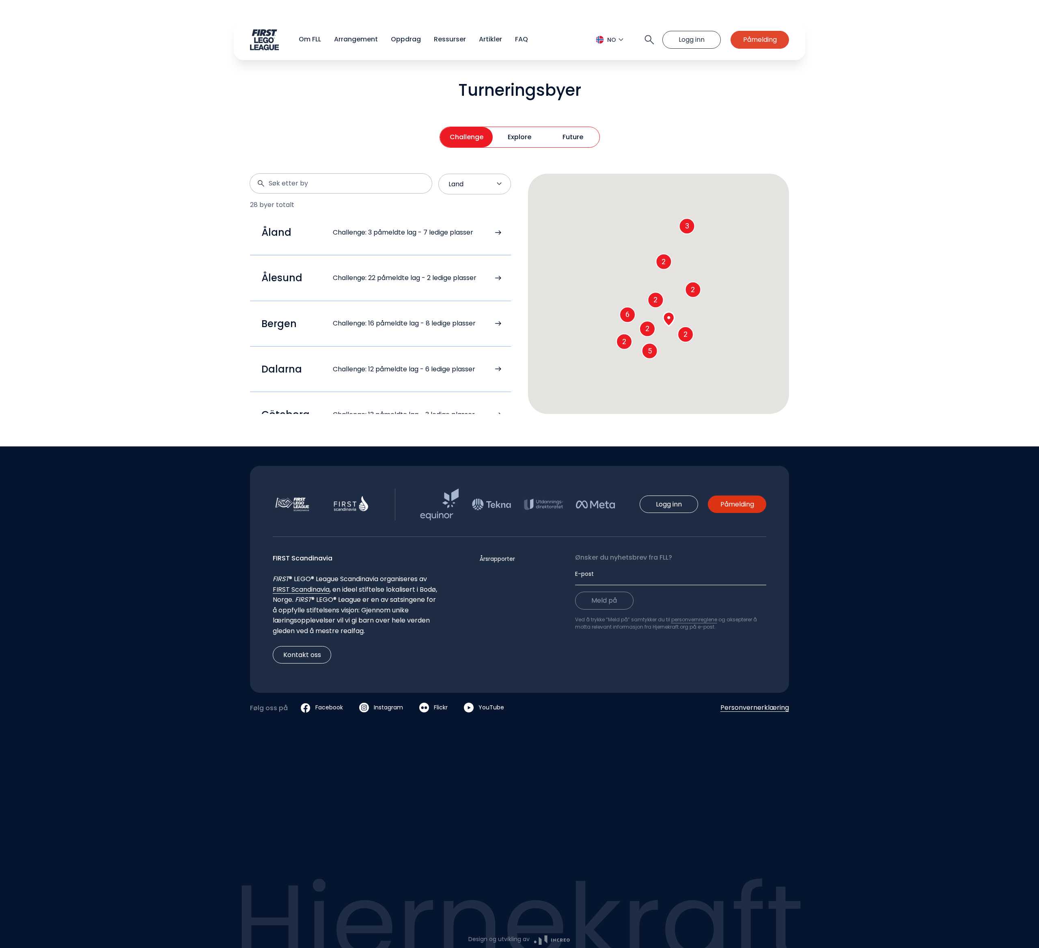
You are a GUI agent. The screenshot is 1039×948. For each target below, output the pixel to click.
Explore (519, 137)
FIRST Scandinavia (301, 589)
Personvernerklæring (754, 707)
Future (573, 137)
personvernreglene (694, 619)
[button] (519, 39)
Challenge (466, 137)
